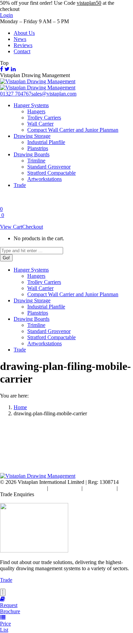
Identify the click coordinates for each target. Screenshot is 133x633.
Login (6, 15)
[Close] (2, 592)
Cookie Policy (64, 488)
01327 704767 (15, 94)
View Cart (11, 227)
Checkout (32, 227)
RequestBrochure (10, 608)
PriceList (5, 627)
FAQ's (126, 488)
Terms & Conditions (24, 488)
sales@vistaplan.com (53, 94)
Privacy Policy (99, 488)
